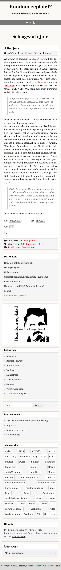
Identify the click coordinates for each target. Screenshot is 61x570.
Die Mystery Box (12, 267)
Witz (38, 514)
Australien (25, 456)
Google (51, 467)
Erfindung (50, 462)
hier (40, 530)
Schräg (7, 291)
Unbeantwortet (11, 272)
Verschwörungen (15, 389)
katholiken (34, 472)
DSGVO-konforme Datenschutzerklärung (27, 420)
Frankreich (10, 467)
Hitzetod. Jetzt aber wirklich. (18, 263)
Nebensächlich (13, 379)
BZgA (43, 456)
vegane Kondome (14, 509)
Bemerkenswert (14, 361)
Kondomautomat (29, 477)
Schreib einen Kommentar (21, 247)
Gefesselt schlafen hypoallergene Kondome (26, 277)
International (12, 365)
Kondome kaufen (46, 482)
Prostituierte (49, 493)
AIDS (21, 451)
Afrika (8, 451)
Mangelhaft (30, 240)
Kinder (51, 472)
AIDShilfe (36, 451)
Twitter (43, 503)
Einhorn (35, 462)
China (52, 456)
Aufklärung (10, 456)
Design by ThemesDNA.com (47, 566)
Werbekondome (13, 514)
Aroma (51, 451)
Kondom (9, 477)
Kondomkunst (12, 488)
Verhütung (36, 509)
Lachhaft (10, 370)
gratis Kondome (13, 472)
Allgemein (11, 356)
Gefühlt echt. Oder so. (15, 295)
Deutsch (9, 462)
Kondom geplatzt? (30, 6)
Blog (35, 456)
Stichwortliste (13, 434)
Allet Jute (11, 48)
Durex (22, 462)
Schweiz (9, 503)
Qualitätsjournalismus (16, 498)
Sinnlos (10, 384)
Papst (27, 493)
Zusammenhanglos (16, 393)
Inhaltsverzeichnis (15, 430)
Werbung (28, 514)
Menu (32, 22)
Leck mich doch (12, 281)
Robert (48, 53)
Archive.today (19, 536)
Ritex (38, 498)
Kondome (31, 244)
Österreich (49, 514)
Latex (8, 493)
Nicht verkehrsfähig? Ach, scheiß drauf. (24, 286)
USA (53, 503)
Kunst (52, 488)
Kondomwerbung (34, 488)
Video (52, 509)
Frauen (32, 467)
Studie (32, 503)
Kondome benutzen (15, 482)
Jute (23, 244)
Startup (21, 503)
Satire (40, 244)
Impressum (12, 425)
